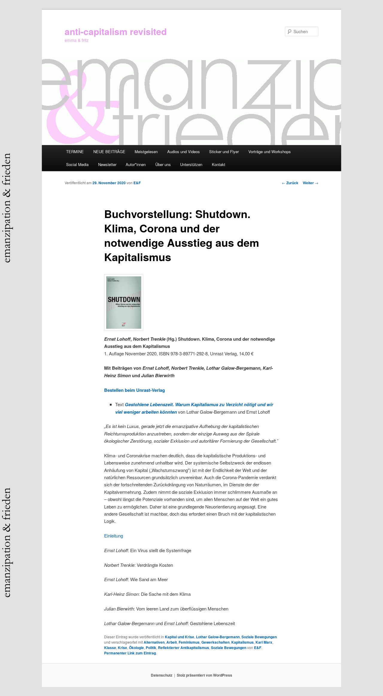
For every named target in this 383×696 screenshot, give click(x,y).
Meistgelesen (146, 151)
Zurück (290, 182)
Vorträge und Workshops (269, 151)
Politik (151, 647)
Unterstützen (191, 164)
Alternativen (154, 642)
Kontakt (218, 164)
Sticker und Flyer (224, 151)
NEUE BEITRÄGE (109, 151)
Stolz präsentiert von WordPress (204, 675)
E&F (137, 182)
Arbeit (171, 642)
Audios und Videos (183, 151)
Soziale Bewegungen (259, 636)
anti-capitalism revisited (116, 31)
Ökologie (136, 647)
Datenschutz (161, 675)
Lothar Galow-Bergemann (218, 636)
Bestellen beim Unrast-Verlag (134, 390)
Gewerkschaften (215, 642)
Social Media (77, 164)
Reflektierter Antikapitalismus (183, 647)
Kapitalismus (242, 642)
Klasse (110, 647)
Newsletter (107, 164)
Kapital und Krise (179, 636)
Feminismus (189, 642)
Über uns (163, 164)
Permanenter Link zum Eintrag (130, 653)
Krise (122, 647)
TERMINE (75, 151)
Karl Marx (264, 642)
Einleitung (113, 535)
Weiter (310, 182)
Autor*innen (136, 164)
